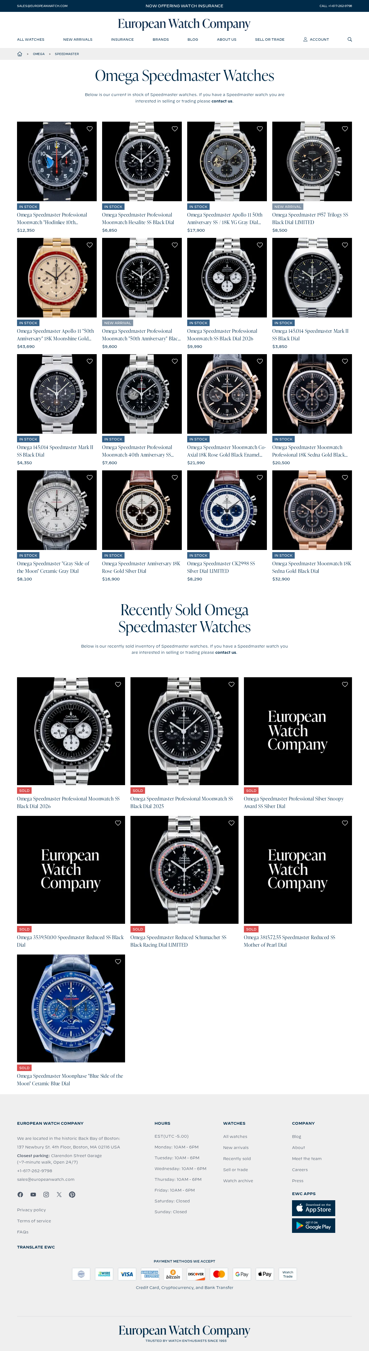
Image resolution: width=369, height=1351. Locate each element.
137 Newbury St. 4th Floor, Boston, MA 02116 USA (68, 1147)
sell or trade (269, 39)
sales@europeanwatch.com (42, 6)
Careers (300, 1170)
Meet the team (307, 1159)
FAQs (22, 1232)
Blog (296, 1136)
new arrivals (77, 39)
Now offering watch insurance (184, 6)
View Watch (57, 161)
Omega (39, 54)
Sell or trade (235, 1170)
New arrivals (236, 1147)
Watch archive (238, 1181)
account (319, 39)
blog (192, 39)
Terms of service (34, 1221)
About (298, 1147)
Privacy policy (31, 1210)
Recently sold (237, 1159)
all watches (30, 39)
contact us (222, 101)
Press (297, 1181)
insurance (122, 39)
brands (161, 39)
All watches (235, 1136)
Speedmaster (67, 54)
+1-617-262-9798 (34, 1171)
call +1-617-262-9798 (336, 6)
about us (226, 39)
